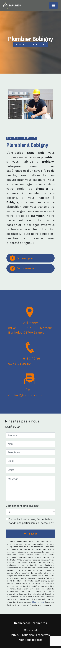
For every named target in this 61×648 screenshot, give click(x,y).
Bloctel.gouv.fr (38, 602)
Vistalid (32, 630)
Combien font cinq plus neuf (22, 505)
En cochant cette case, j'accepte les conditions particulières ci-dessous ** (31, 521)
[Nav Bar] (53, 5)
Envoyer (34, 533)
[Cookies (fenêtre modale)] (1, 646)
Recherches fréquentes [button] (30, 623)
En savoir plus (25, 258)
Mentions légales (30, 640)
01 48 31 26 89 (19, 363)
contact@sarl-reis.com (25, 395)
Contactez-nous (26, 268)
